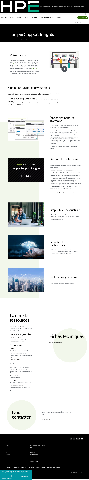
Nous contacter (45, 419)
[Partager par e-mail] (85, 22)
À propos (7, 447)
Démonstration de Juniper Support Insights (19, 350)
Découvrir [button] (59, 17)
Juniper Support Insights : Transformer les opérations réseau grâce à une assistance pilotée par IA (21, 371)
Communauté (32, 452)
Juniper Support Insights (15, 377)
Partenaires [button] (34, 17)
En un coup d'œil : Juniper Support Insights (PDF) (20, 382)
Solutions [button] (11, 17)
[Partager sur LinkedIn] (82, 22)
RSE (6, 452)
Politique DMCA (24, 467)
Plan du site (32, 459)
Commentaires (31, 467)
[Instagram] (77, 439)
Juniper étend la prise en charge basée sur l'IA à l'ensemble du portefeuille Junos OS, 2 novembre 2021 (20, 389)
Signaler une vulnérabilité (40, 467)
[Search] (75, 17)
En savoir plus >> (82, 6)
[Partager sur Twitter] (80, 22)
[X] (74, 439)
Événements (32, 447)
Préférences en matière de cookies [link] (53, 467)
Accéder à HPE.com (82, 17)
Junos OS (12, 63)
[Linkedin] (79, 439)
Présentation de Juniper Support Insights (18, 353)
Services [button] (26, 17)
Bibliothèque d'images (34, 454)
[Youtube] (82, 439)
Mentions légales (16, 467)
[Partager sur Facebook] (78, 22)
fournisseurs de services (28, 93)
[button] (80, 14)
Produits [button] (19, 17)
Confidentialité (8, 467)
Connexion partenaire (34, 461)
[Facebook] (71, 439)
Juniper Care (34, 68)
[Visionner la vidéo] (64, 69)
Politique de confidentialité (7, 478)
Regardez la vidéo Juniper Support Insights (61, 192)
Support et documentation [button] (47, 17)
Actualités (8, 454)
